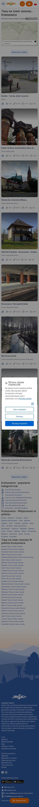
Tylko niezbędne (19, 409)
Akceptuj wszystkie (19, 423)
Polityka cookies (25, 399)
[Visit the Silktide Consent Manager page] (32, 404)
